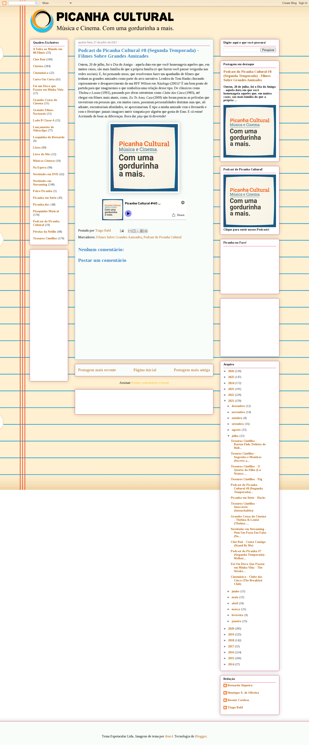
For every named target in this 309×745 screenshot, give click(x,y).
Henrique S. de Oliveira (243, 692)
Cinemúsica (40, 72)
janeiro (237, 621)
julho (235, 435)
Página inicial (144, 370)
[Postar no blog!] (134, 231)
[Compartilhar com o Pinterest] (146, 231)
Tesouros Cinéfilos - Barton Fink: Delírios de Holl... (248, 444)
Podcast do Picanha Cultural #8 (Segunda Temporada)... (247, 488)
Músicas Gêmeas (44, 160)
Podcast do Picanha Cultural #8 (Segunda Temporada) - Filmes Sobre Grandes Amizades (247, 76)
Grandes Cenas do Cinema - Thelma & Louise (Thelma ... (248, 520)
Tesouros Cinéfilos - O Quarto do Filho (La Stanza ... (246, 470)
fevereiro (238, 615)
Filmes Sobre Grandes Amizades (119, 237)
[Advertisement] (180, 400)
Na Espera (39, 167)
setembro (238, 424)
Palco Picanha (42, 191)
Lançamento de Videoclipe (43, 129)
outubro (237, 418)
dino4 (169, 736)
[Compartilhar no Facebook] (142, 231)
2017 (231, 646)
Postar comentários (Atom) (150, 382)
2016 (231, 652)
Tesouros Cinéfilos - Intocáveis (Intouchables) (244, 507)
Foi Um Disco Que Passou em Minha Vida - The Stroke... (247, 567)
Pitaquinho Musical (46, 211)
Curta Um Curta (44, 79)
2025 (231, 377)
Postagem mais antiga (192, 370)
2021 (231, 400)
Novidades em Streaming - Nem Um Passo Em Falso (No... (248, 533)
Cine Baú (39, 59)
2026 (231, 371)
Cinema (38, 66)
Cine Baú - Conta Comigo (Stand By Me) (248, 543)
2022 (231, 394)
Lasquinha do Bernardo (49, 137)
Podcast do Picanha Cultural (163, 237)
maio (235, 597)
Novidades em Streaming (42, 182)
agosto (237, 429)
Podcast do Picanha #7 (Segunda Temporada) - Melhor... (249, 555)
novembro (239, 412)
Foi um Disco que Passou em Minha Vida (48, 88)
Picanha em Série (45, 197)
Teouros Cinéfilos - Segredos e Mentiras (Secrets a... (246, 457)
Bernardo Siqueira (240, 685)
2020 (231, 628)
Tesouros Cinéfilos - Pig (246, 479)
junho (236, 591)
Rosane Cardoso (238, 700)
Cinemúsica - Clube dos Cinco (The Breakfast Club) (246, 580)
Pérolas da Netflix (44, 231)
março (236, 609)
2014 (231, 664)
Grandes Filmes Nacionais (43, 112)
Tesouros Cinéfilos (45, 238)
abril (235, 603)
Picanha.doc (41, 204)
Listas (37, 147)
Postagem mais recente (97, 370)
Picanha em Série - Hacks (248, 497)
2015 (231, 658)
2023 (231, 389)
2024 (231, 383)
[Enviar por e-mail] (130, 231)
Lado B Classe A (43, 120)
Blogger (201, 736)
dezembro (239, 406)
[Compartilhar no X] (138, 231)
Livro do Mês (41, 154)
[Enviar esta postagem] (121, 230)
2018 (231, 640)
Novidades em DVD (45, 174)
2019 (231, 634)
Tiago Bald (235, 707)
